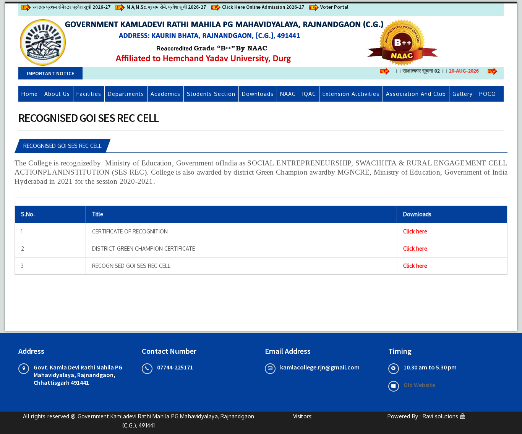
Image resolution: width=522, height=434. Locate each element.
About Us (57, 94)
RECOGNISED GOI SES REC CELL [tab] (62, 146)
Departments (126, 94)
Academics (165, 94)
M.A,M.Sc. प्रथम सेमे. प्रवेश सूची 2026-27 (166, 7)
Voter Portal (334, 7)
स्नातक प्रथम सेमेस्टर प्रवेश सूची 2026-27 (71, 7)
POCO (487, 94)
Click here (415, 231)
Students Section (211, 94)
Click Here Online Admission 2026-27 (263, 7)
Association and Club (416, 94)
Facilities (88, 94)
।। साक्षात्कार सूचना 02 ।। (432, 70)
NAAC (288, 94)
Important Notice (50, 73)
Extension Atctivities (351, 94)
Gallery (462, 94)
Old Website (419, 385)
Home (29, 94)
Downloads (258, 94)
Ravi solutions (441, 416)
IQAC (309, 94)
